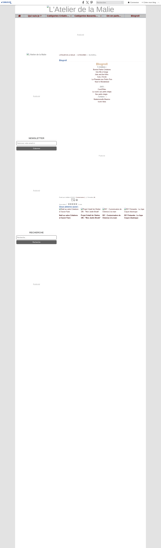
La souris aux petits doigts (102, 92)
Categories (81, 55)
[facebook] (83, 2)
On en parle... (114, 16)
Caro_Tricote (102, 77)
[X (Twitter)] (87, 2)
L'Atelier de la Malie (67, 55)
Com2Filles (102, 89)
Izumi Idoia (102, 102)
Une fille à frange (102, 72)
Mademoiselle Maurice (102, 99)
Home (19, 15)
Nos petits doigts (101, 94)
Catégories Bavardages (86, 16)
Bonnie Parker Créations (102, 69)
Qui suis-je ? (35, 16)
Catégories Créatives (58, 16)
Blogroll (135, 16)
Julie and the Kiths (102, 74)
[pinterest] (91, 2)
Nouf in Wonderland (102, 82)
